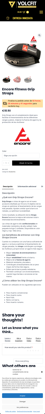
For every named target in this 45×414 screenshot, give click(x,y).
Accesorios (12, 172)
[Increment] (8, 163)
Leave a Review (7, 339)
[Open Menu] (41, 12)
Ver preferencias (22, 407)
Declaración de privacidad (24, 411)
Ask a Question (18, 339)
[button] (42, 372)
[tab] (8, 186)
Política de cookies (10, 411)
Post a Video (28, 339)
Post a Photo (38, 339)
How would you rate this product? (19, 347)
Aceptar (22, 396)
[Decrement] (4, 163)
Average (34, 350)
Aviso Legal (36, 411)
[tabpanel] (22, 247)
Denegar (22, 401)
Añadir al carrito (25, 163)
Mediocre (31, 350)
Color (4, 151)
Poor (28, 350)
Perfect (39, 350)
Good (36, 350)
